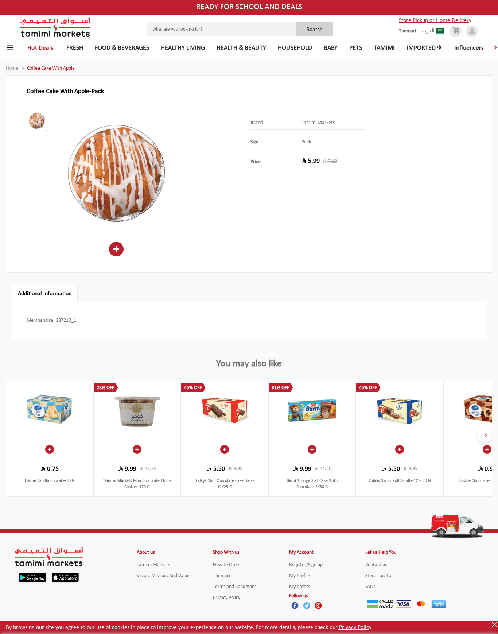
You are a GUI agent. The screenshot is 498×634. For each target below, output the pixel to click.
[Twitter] (306, 605)
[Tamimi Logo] (55, 27)
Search (314, 29)
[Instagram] (318, 605)
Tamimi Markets (318, 122)
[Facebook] (295, 605)
